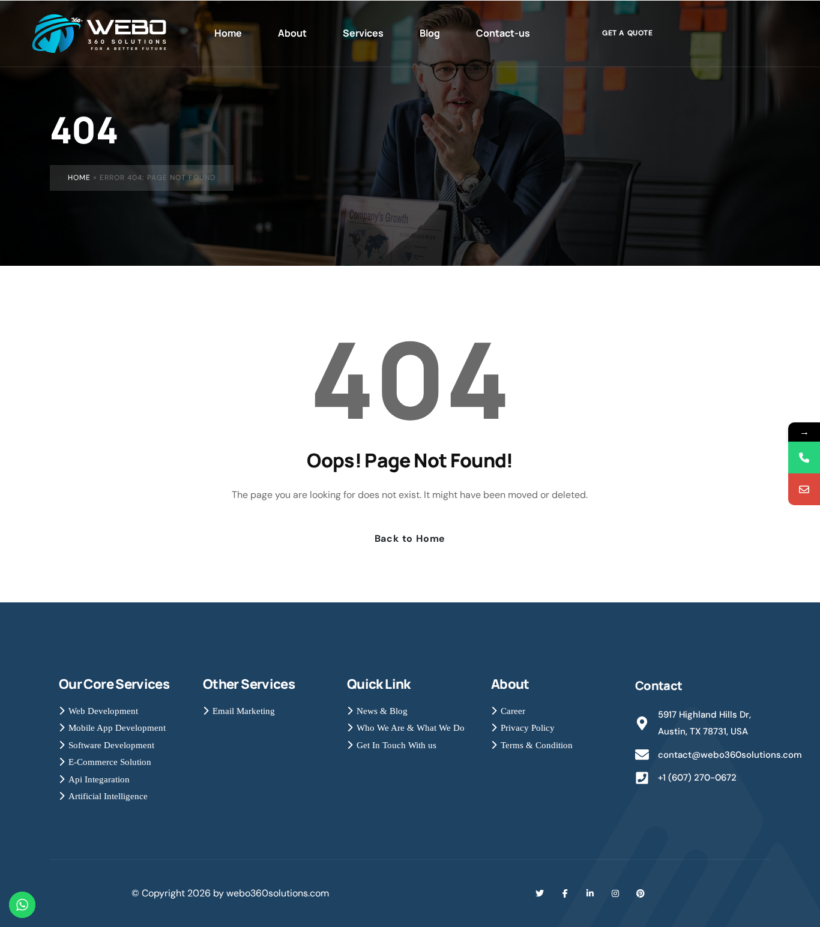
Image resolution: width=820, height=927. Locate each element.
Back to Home (410, 538)
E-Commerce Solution (109, 762)
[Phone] (804, 457)
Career (513, 711)
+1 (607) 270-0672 (697, 778)
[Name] (105, 33)
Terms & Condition (537, 745)
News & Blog (382, 711)
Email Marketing (244, 711)
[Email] (804, 489)
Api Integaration (99, 779)
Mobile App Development (117, 728)
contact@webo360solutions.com (730, 755)
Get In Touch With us (396, 745)
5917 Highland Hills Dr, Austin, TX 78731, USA (704, 723)
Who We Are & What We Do (411, 728)
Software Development (111, 745)
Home (79, 177)
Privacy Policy (528, 728)
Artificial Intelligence (108, 796)
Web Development (103, 711)
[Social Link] (539, 893)
